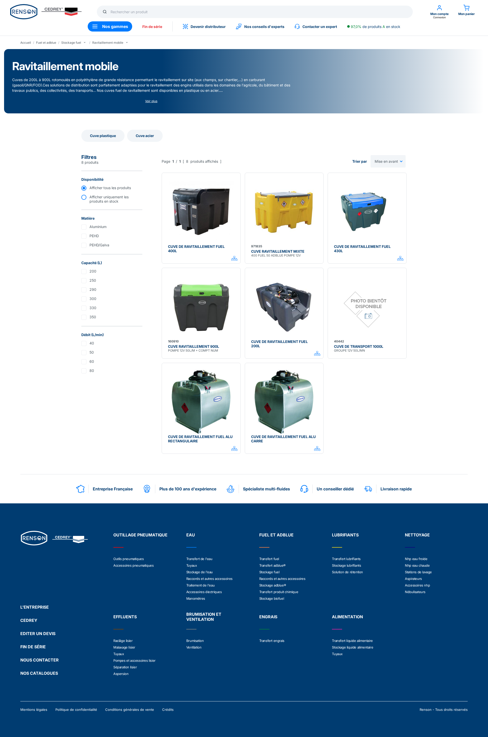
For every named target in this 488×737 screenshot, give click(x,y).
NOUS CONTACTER (39, 660)
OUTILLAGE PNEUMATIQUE (140, 534)
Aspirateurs (413, 579)
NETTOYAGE (417, 534)
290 (92, 289)
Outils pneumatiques (128, 559)
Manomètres (195, 598)
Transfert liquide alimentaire (352, 641)
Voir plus (151, 101)
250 (92, 280)
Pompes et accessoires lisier (134, 660)
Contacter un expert (319, 26)
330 (92, 308)
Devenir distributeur (208, 26)
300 (92, 298)
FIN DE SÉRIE (33, 646)
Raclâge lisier (122, 641)
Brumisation (195, 641)
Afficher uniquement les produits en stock (109, 199)
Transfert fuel (269, 559)
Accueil (25, 42)
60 (91, 361)
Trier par (359, 161)
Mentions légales (33, 710)
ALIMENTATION (347, 616)
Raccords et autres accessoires (209, 579)
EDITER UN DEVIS (37, 633)
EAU (190, 534)
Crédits (168, 710)
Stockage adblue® (272, 585)
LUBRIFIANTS (345, 534)
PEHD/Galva (99, 245)
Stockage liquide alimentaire (352, 647)
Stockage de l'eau (199, 572)
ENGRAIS (268, 616)
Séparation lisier (125, 667)
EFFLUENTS (125, 616)
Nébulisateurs (415, 592)
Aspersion (120, 674)
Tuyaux (191, 565)
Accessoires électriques (204, 592)
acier (214, 90)
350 (92, 317)
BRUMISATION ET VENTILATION (203, 617)
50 (91, 352)
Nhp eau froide (416, 559)
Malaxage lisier (124, 647)
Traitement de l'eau (200, 585)
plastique (191, 90)
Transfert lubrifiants (346, 559)
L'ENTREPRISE (34, 607)
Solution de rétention (347, 572)
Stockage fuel (71, 42)
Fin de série (152, 26)
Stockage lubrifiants (346, 565)
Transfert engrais (271, 641)
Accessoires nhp (417, 585)
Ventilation (194, 647)
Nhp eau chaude (417, 565)
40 (91, 343)
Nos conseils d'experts (264, 26)
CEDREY (28, 620)
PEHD (94, 236)
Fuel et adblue (46, 42)
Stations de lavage (418, 572)
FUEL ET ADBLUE (276, 534)
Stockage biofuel (271, 598)
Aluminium (97, 226)
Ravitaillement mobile (107, 42)
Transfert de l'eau (199, 559)
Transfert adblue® (272, 565)
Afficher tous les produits (110, 188)
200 (92, 271)
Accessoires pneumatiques (133, 565)
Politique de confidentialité (76, 710)
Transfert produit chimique (278, 592)
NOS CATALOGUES (39, 673)
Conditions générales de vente (129, 710)
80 (91, 370)
